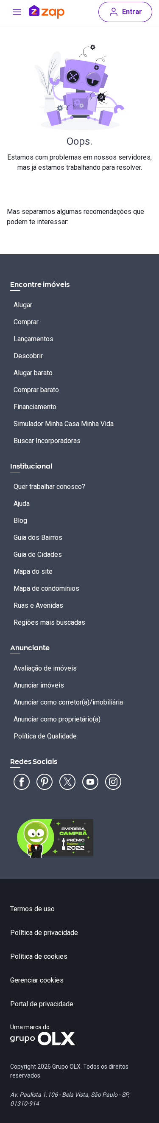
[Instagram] (113, 782)
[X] (67, 782)
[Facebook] (22, 782)
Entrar (132, 12)
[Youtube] (90, 782)
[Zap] (46, 12)
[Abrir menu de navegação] (17, 12)
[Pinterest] (44, 782)
